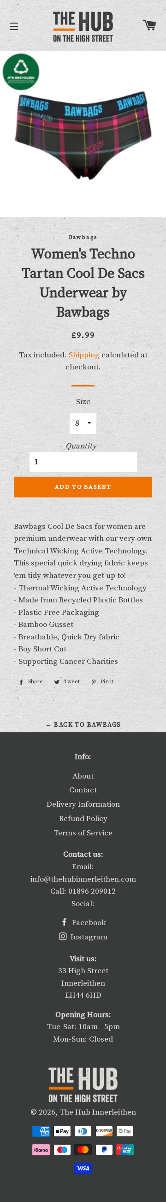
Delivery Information (83, 804)
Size (83, 402)
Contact (83, 790)
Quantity (80, 446)
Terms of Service (83, 833)
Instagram (88, 937)
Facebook (88, 923)
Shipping (84, 355)
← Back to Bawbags (83, 725)
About (83, 776)
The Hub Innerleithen (97, 1112)
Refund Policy (83, 819)
